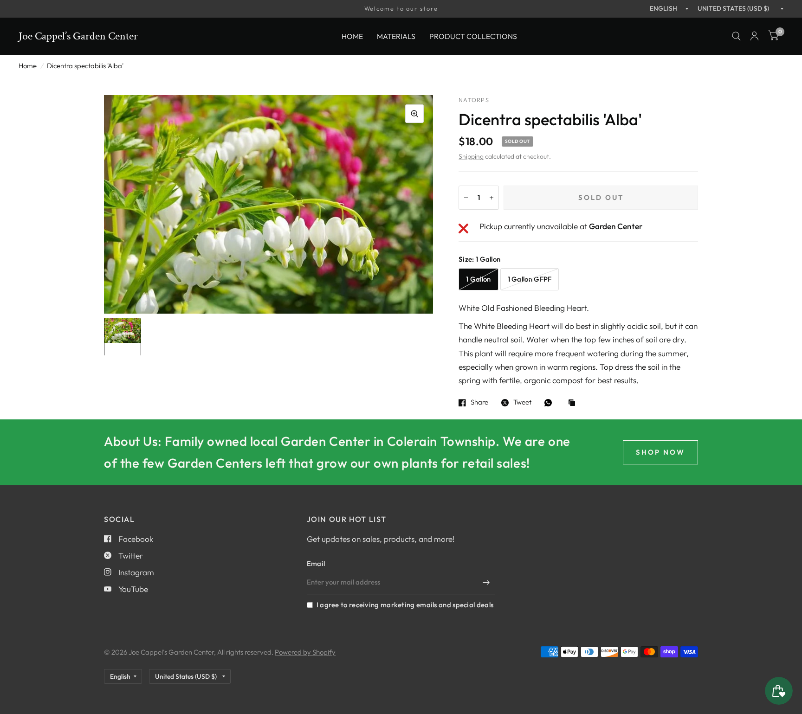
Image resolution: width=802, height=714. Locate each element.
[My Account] (754, 36)
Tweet (522, 402)
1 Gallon (478, 279)
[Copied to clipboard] (574, 403)
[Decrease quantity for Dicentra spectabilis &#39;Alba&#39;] (466, 197)
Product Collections (473, 35)
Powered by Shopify (305, 652)
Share (479, 402)
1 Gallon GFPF (530, 279)
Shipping (471, 156)
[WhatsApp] (550, 402)
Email (316, 563)
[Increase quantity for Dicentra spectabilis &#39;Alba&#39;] (491, 197)
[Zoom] (414, 113)
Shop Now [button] (660, 452)
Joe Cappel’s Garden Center (78, 36)
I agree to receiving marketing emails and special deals (405, 604)
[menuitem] (352, 36)
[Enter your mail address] (486, 582)
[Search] (736, 36)
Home (352, 35)
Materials (396, 35)
